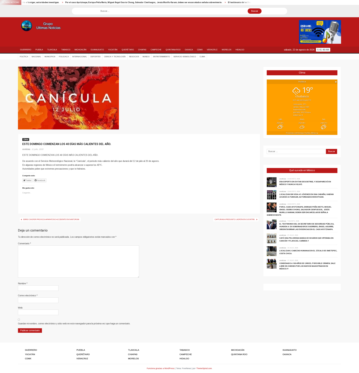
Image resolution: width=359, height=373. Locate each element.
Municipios (50, 57)
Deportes (95, 57)
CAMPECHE (156, 50)
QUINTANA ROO (173, 50)
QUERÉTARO (128, 50)
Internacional (79, 57)
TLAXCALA (52, 50)
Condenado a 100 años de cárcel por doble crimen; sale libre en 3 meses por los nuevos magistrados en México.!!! (307, 266)
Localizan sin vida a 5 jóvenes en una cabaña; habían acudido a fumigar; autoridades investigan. (306, 195)
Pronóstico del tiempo (302, 133)
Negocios (134, 57)
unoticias (26, 149)
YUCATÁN (112, 50)
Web (20, 308)
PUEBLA (39, 50)
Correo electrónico (28, 295)
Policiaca (64, 57)
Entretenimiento (161, 57)
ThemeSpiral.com (204, 368)
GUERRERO (25, 50)
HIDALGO (240, 50)
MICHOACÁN (80, 50)
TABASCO (65, 50)
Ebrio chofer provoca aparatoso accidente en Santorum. (51, 219)
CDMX (200, 50)
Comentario (24, 243)
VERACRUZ (212, 50)
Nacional (36, 57)
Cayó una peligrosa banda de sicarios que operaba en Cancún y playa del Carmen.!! (306, 239)
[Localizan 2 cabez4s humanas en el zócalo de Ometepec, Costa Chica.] (272, 251)
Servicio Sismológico (184, 57)
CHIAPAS (142, 50)
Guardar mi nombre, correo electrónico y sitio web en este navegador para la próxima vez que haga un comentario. (74, 323)
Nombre (22, 283)
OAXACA (189, 50)
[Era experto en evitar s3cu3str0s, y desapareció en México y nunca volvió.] (272, 182)
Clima (202, 57)
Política (24, 57)
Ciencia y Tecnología (115, 57)
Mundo (146, 57)
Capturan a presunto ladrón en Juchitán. (235, 219)
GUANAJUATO (97, 50)
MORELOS (226, 50)
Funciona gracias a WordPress (160, 368)
